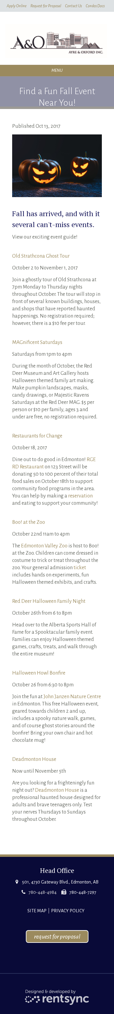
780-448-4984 (43, 892)
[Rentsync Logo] (57, 997)
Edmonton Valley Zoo (44, 546)
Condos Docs (95, 6)
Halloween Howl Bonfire (38, 673)
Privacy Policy (68, 910)
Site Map (37, 910)
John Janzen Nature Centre (72, 696)
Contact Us (73, 6)
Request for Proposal (45, 6)
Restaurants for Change (37, 436)
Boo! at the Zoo (28, 522)
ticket (80, 567)
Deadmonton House (34, 759)
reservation (80, 496)
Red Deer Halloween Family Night (48, 601)
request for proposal (57, 936)
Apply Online (16, 6)
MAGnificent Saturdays (37, 342)
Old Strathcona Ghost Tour (41, 256)
